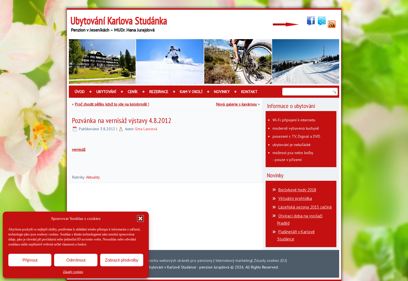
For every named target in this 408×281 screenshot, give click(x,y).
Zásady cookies (73, 272)
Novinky (222, 91)
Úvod (80, 91)
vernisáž (78, 149)
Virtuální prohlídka (295, 198)
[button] (140, 218)
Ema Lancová (146, 128)
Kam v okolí (191, 91)
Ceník (133, 91)
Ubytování (106, 91)
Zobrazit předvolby (121, 260)
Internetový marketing (233, 260)
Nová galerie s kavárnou (236, 104)
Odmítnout (75, 260)
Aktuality (93, 177)
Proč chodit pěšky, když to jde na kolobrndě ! (112, 104)
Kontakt (249, 91)
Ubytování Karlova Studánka (118, 20)
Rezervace (158, 91)
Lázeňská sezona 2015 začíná (305, 207)
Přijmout (29, 260)
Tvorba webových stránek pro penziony (179, 260)
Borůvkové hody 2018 (297, 189)
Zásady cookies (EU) (270, 260)
